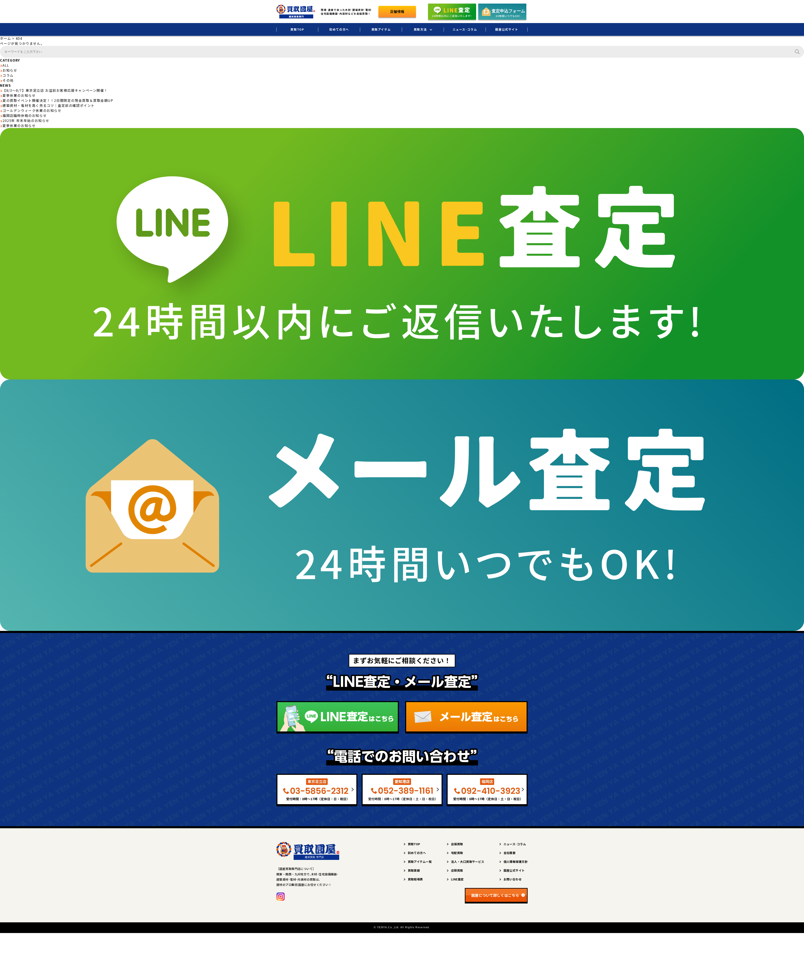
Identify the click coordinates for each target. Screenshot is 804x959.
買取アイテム (381, 29)
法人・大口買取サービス (467, 861)
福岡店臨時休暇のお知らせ (25, 115)
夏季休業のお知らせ (19, 95)
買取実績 (414, 870)
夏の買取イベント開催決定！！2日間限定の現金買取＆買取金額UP (58, 100)
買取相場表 (415, 879)
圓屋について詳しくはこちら (495, 895)
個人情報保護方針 (516, 861)
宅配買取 (457, 853)
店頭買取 (457, 870)
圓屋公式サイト (506, 29)
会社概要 (510, 853)
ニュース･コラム (465, 29)
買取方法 (420, 29)
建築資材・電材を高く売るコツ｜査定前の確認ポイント (49, 105)
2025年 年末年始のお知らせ (26, 120)
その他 (8, 80)
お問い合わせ (513, 879)
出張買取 (457, 844)
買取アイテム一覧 (420, 861)
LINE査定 (457, 879)
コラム (8, 75)
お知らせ (10, 70)
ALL (6, 65)
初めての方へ (339, 29)
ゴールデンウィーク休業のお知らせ (32, 110)
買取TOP (297, 29)
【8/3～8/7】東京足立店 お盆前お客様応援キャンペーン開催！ (55, 90)
